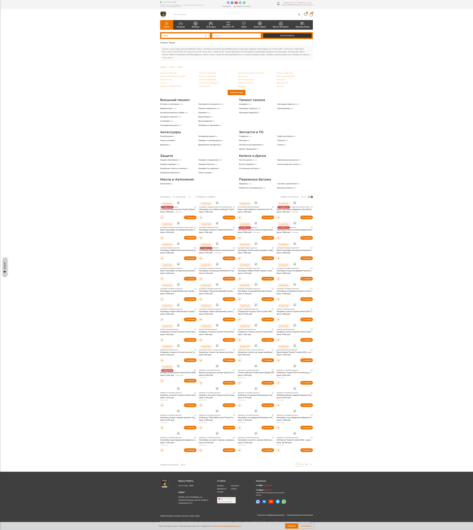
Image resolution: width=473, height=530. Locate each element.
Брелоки (165, 152)
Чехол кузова (205, 184)
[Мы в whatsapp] (244, 3)
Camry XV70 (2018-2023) (207, 79)
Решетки (204, 116)
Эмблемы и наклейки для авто (210, 390)
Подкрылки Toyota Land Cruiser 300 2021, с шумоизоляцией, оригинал (271, 331)
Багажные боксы (286, 203)
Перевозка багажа (302, 27)
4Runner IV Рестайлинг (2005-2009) (250, 73)
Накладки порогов (250, 112)
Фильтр (5, 265)
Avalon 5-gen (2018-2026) (286, 76)
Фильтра (244, 148)
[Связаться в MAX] (228, 3)
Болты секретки (248, 176)
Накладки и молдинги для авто (210, 226)
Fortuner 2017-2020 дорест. (209, 83)
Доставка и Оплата (242, 6)
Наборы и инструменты (210, 148)
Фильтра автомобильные (169, 226)
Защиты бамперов (171, 172)
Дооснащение (206, 125)
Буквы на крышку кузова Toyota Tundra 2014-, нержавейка (226, 392)
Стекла (281, 152)
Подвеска (245, 144)
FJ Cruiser (163, 83)
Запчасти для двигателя (251, 152)
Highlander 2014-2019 (245, 83)
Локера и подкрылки (210, 172)
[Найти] (300, 14)
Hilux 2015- (280, 86)
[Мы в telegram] (240, 2)
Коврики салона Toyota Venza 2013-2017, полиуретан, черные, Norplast (310, 331)
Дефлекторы (168, 112)
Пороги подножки (209, 112)
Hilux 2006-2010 (204, 86)
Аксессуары (211, 27)
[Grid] (309, 216)
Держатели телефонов (210, 152)
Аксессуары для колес (289, 176)
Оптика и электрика (171, 108)
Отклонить (306, 526)
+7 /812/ (304, 3)
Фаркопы (245, 199)
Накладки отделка (288, 108)
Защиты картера (169, 176)
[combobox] (185, 36)
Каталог (167, 27)
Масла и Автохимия (280, 27)
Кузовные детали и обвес (174, 116)
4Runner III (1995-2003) (168, 73)
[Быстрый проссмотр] (162, 237)
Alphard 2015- (243, 76)
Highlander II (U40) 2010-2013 (170, 86)
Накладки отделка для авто (209, 247)
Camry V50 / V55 (166, 79)
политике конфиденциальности (226, 526)
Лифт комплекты (286, 144)
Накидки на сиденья (209, 180)
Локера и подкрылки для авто (248, 328)
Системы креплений (288, 199)
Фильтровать (287, 35)
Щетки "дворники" (249, 157)
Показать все (236, 92)
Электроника (167, 144)
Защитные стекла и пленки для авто (212, 369)
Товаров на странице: (289, 216)
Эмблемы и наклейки (210, 129)
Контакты (226, 6)
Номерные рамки (207, 144)
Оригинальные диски (289, 172)
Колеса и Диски (260, 27)
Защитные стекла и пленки (174, 180)
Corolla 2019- (281, 79)
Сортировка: (165, 216)
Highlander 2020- (283, 83)
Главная (163, 67)
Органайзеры (285, 112)
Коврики (245, 108)
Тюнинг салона (252, 104)
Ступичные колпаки (250, 180)
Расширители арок (171, 129)
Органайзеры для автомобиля (248, 226)
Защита (244, 27)
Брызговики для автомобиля (287, 369)
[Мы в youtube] (236, 3)
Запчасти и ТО (228, 27)
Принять (292, 526)
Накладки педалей (249, 116)
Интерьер (195, 27)
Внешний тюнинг (175, 104)
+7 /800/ (290, 3)
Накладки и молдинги (211, 108)
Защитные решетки (170, 184)
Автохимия (166, 199)
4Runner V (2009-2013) (285, 73)
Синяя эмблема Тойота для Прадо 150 (256, 392)
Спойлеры (166, 125)
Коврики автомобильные (286, 328)
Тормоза (282, 148)
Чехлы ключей (168, 148)
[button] (305, 15)
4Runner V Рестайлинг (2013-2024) (173, 76)
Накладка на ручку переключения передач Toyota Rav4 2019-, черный (232, 249)
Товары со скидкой (206, 216)
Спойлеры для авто (229, 226)
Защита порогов (207, 176)
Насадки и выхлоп (170, 121)
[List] (312, 216)
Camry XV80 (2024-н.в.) (246, 79)
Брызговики (205, 121)
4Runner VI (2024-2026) (207, 76)
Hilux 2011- (242, 86)
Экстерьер (181, 27)
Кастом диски (248, 172)
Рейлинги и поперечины (252, 203)
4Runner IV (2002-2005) (207, 73)
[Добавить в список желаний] (195, 226)
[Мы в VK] (232, 2)
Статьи (234, 508)
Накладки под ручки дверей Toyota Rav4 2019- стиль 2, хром (227, 310)
